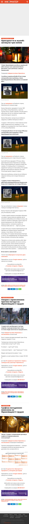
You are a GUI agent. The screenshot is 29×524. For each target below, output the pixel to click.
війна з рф (22, 285)
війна (6, 285)
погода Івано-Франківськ (17, 392)
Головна (6, 514)
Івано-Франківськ (9, 286)
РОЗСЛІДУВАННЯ (19, 516)
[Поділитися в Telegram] (13, 288)
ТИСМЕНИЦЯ (5, 516)
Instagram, (15, 266)
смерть (23, 286)
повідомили (8, 103)
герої (2, 286)
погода (8, 392)
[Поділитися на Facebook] (9, 288)
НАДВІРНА (12, 516)
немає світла (18, 500)
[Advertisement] (14, 19)
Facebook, (9, 266)
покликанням (5, 334)
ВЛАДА (15, 514)
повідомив (20, 206)
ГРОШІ (20, 514)
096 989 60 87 (21, 488)
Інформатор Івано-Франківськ (16, 73)
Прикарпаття (17, 286)
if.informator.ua (7, 522)
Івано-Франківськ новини (8, 500)
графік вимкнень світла (11, 499)
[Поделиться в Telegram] (13, 396)
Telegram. (20, 266)
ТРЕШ (24, 514)
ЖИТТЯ (11, 514)
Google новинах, (17, 259)
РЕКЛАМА (12, 517)
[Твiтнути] (16, 288)
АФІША (25, 516)
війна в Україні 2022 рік (14, 285)
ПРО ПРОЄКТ (17, 517)
